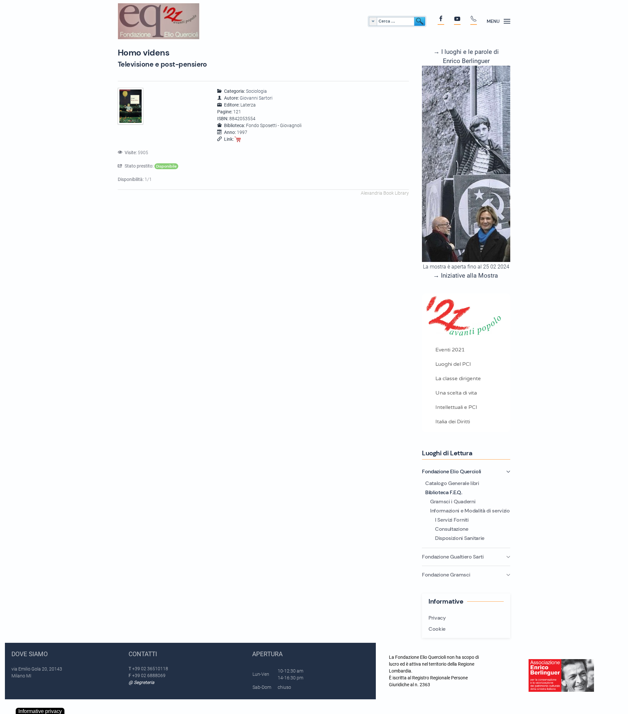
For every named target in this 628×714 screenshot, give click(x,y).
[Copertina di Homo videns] (131, 106)
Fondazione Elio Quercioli (451, 471)
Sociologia (256, 91)
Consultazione (451, 529)
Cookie (436, 628)
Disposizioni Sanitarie (459, 538)
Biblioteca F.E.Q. (443, 492)
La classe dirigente (458, 378)
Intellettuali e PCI (456, 407)
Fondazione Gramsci (446, 574)
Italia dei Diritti (452, 421)
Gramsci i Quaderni (452, 501)
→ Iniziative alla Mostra (465, 275)
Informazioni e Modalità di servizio (470, 510)
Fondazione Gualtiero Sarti (453, 556)
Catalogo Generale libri (452, 483)
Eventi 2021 (450, 350)
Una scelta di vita (456, 393)
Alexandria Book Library (385, 193)
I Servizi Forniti (452, 519)
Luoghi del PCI (453, 364)
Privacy (437, 617)
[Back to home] (159, 21)
